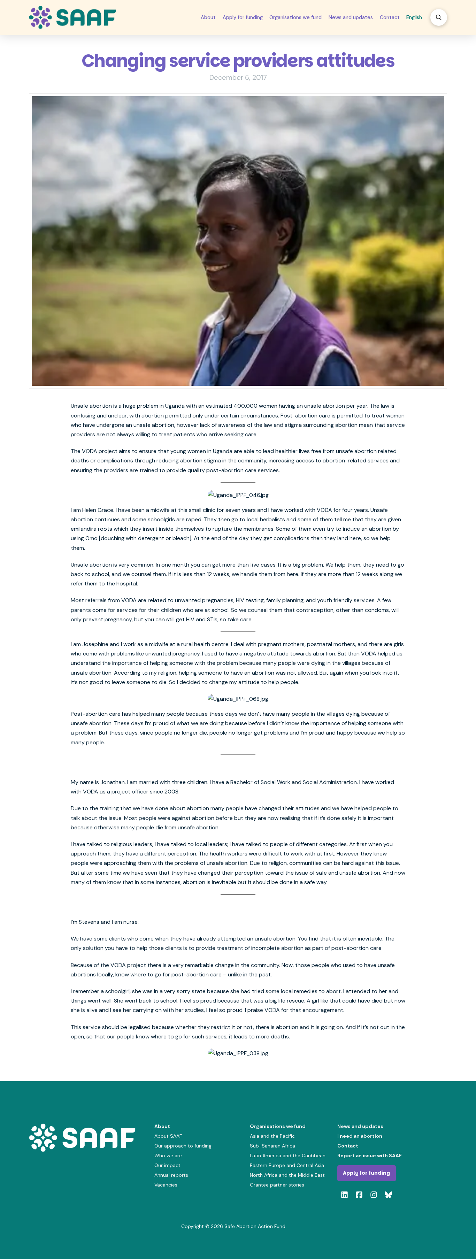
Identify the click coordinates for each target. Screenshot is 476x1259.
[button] (438, 17)
